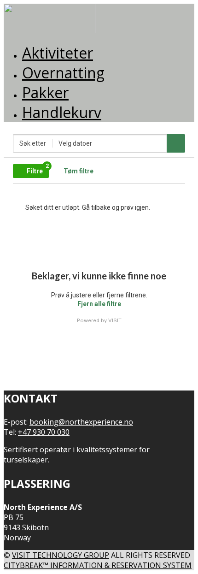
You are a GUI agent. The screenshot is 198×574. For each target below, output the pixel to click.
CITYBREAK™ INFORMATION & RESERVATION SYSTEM (98, 565)
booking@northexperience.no (81, 422)
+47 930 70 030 (44, 432)
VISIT (115, 320)
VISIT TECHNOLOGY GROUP (60, 555)
